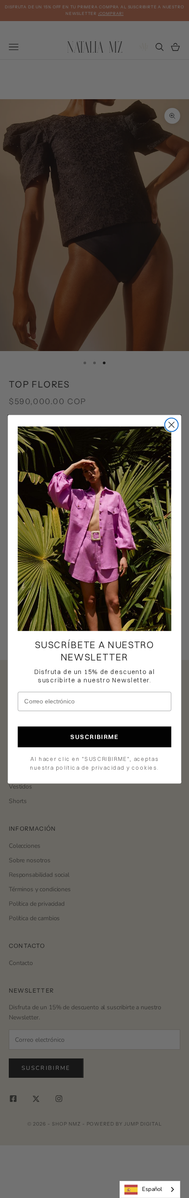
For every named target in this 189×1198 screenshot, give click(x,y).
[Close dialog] (171, 424)
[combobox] (150, 1189)
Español (152, 1189)
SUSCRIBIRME (94, 737)
